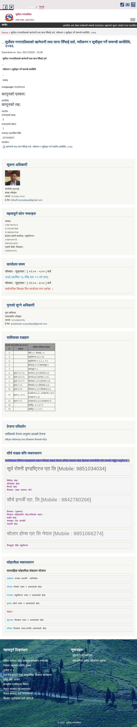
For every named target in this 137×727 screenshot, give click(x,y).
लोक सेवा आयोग (11, 679)
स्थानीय (5, 111)
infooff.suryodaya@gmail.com (26, 200)
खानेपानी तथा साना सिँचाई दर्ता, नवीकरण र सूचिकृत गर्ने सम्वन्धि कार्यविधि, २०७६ (39, 146)
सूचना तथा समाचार (82, 655)
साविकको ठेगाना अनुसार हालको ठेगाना (25, 434)
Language (7, 86)
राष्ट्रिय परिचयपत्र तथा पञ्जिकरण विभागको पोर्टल (26, 439)
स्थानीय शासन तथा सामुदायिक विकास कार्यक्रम (27, 675)
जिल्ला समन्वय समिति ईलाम (17, 665)
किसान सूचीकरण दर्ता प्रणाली (18, 698)
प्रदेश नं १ (8, 670)
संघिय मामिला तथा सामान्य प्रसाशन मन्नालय (25, 660)
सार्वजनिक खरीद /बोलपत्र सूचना (89, 660)
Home (5, 32)
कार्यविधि (5, 100)
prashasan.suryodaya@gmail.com (29, 323)
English (31, 7)
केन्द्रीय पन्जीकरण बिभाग (16, 684)
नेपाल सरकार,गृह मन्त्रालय (16, 689)
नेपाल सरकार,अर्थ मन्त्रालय (17, 693)
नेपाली (41, 7)
